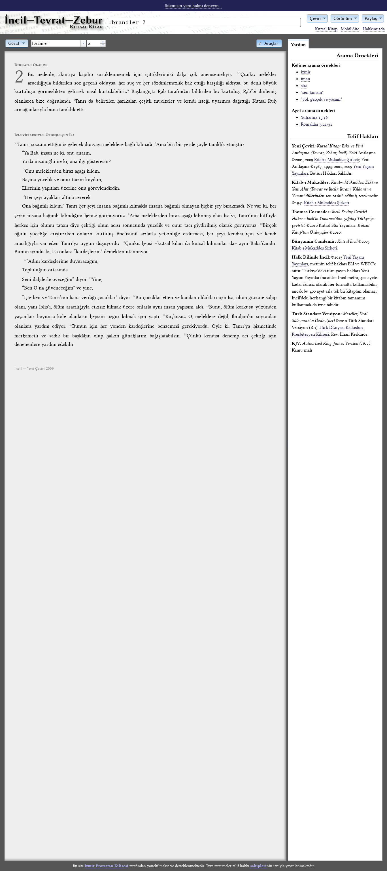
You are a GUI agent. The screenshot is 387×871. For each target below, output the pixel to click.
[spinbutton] (93, 43)
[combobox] (58, 43)
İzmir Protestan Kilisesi (106, 865)
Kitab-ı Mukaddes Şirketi (336, 159)
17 (70, 325)
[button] (317, 18)
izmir (306, 72)
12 (25, 260)
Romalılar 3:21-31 (316, 124)
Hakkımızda (374, 28)
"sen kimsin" (312, 92)
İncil (54, 20)
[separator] (287, 450)
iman (305, 78)
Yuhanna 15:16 (314, 117)
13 (90, 278)
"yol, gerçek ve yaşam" (321, 99)
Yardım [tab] (298, 44)
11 (123, 242)
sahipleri (258, 865)
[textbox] (56, 43)
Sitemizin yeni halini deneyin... (193, 5)
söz (304, 85)
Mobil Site (350, 28)
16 (164, 315)
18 (185, 334)
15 (207, 306)
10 (261, 224)
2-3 (239, 73)
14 (134, 296)
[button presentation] (83, 43)
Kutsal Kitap (326, 28)
